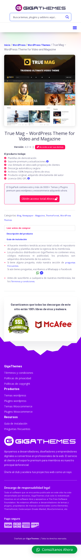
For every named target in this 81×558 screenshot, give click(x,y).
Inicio (7, 45)
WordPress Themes (39, 45)
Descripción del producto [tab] (20, 233)
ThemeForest (52, 215)
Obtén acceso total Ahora (38, 198)
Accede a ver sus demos (51, 147)
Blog (19, 215)
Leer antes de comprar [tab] (19, 228)
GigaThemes (32, 538)
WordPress (19, 45)
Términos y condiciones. (23, 281)
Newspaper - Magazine (33, 215)
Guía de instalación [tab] (17, 239)
